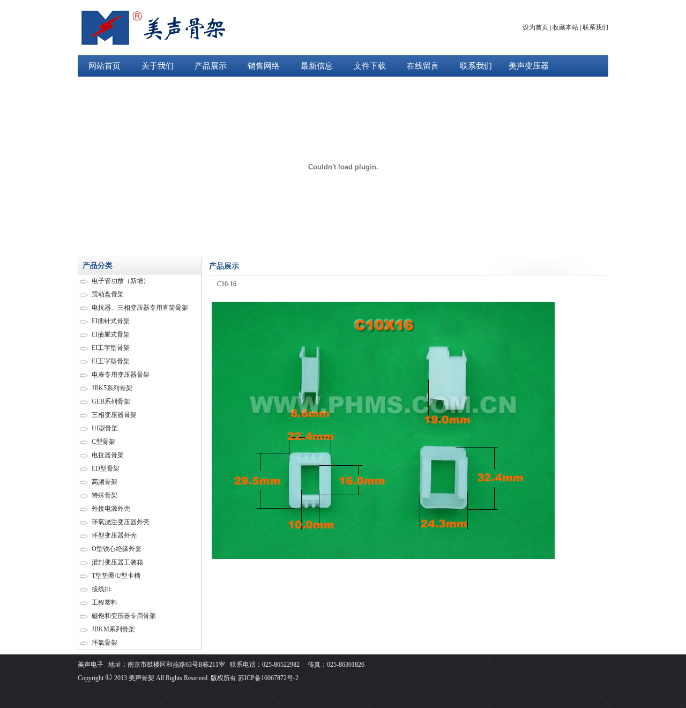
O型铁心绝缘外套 (116, 549)
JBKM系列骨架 (113, 629)
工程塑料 (104, 602)
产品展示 (211, 66)
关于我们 (157, 66)
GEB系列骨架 (111, 401)
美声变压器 (529, 66)
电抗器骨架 (108, 455)
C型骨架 (103, 441)
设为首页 (535, 27)
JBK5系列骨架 (112, 388)
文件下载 (370, 66)
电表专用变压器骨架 (121, 374)
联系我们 (595, 27)
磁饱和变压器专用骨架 (124, 616)
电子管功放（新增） (121, 281)
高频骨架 (104, 482)
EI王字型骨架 (111, 361)
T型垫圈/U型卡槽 (116, 575)
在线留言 (423, 66)
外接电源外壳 (111, 508)
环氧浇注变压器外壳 (121, 522)
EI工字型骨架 (111, 348)
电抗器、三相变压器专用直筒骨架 (140, 307)
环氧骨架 (104, 642)
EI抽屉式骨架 (111, 334)
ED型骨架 (106, 468)
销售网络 (264, 66)
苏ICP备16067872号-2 (267, 678)
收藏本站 (565, 27)
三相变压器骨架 (114, 415)
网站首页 (104, 66)
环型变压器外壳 (114, 535)
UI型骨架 (105, 428)
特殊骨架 (104, 495)
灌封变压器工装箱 (117, 562)
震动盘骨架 (108, 294)
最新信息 (317, 66)
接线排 (101, 589)
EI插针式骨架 (111, 321)
